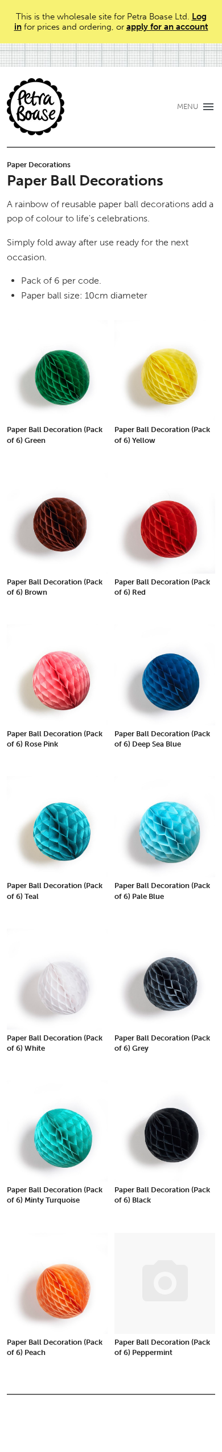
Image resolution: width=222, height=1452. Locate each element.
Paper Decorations (39, 164)
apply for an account (167, 27)
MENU (187, 106)
